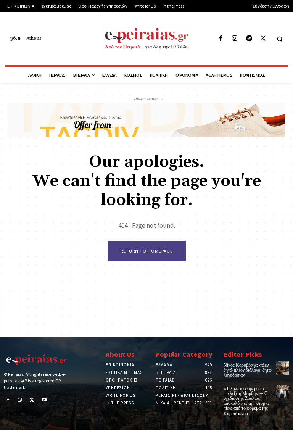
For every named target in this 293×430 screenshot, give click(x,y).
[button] (279, 38)
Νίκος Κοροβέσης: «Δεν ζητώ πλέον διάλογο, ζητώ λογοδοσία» (248, 370)
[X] (263, 39)
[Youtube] (44, 400)
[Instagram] (235, 39)
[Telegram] (249, 39)
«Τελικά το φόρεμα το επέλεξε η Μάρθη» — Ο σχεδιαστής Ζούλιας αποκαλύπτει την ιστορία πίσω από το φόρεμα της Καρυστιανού (246, 401)
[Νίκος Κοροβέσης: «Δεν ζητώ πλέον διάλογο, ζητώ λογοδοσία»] (282, 367)
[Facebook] (221, 39)
